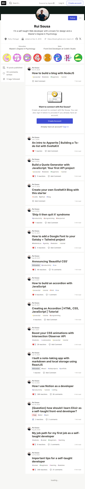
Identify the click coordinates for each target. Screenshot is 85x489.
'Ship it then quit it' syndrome (51, 214)
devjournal (60, 218)
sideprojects (53, 368)
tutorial (63, 77)
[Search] (10, 3)
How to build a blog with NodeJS (53, 73)
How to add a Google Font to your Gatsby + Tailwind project (53, 238)
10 (56, 269)
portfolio (62, 368)
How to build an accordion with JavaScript (52, 285)
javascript (36, 77)
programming (49, 218)
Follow (72, 18)
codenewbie (46, 340)
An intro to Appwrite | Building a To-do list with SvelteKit (55, 144)
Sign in (66, 127)
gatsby (46, 243)
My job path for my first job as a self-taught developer (56, 434)
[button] (7, 58)
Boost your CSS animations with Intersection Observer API (53, 334)
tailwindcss (36, 243)
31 (57, 470)
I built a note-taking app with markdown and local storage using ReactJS (54, 361)
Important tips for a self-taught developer (52, 460)
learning (61, 440)
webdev (45, 77)
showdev (36, 265)
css (54, 265)
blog (49, 197)
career (43, 440)
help (34, 415)
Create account (74, 3)
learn (46, 415)
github (42, 197)
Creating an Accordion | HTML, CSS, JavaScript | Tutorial (55, 310)
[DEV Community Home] (3, 3)
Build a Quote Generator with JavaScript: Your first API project (53, 166)
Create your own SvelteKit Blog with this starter (55, 191)
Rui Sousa (35, 68)
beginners (55, 77)
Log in (61, 3)
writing (54, 390)
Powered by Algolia (46, 3)
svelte (35, 197)
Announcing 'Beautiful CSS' (50, 261)
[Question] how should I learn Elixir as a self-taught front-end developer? (56, 409)
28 (57, 394)
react (44, 368)
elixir (40, 415)
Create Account (54, 121)
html (52, 290)
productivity (37, 218)
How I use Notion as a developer (53, 386)
